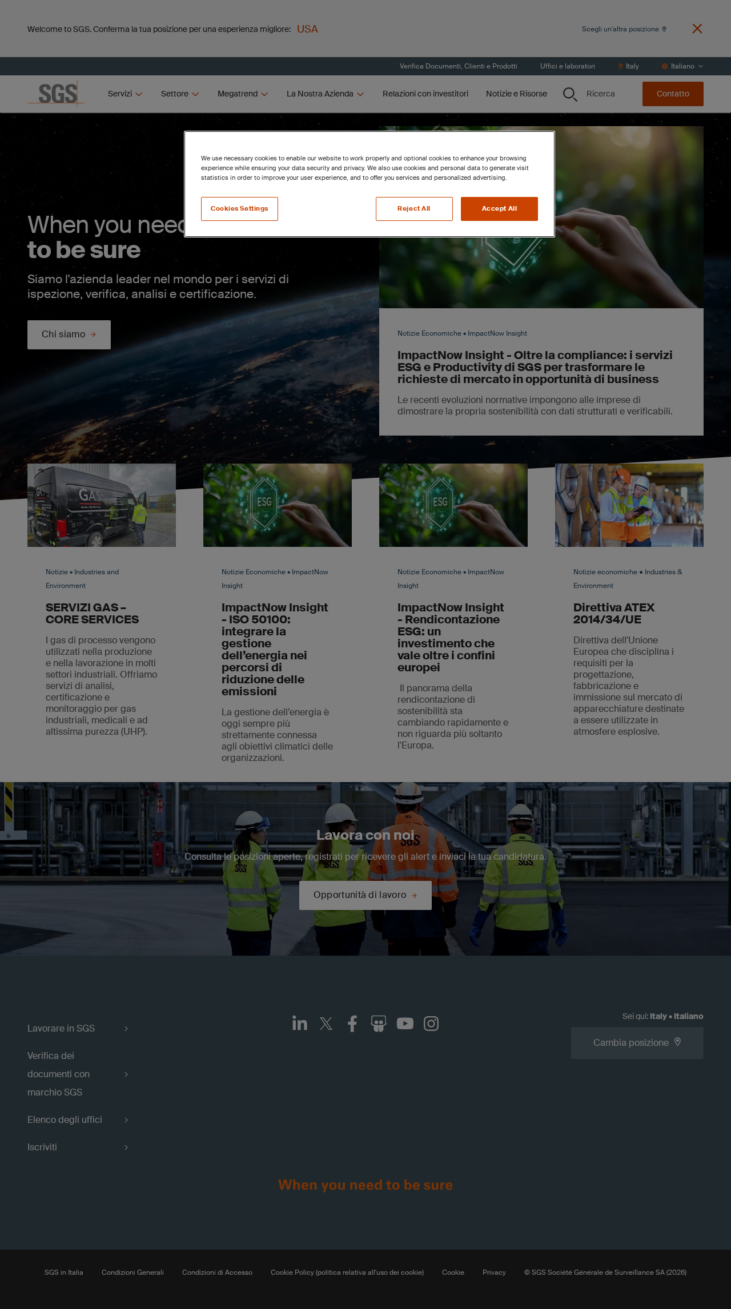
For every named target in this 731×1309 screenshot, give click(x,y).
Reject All (414, 208)
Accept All (499, 208)
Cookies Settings (239, 208)
